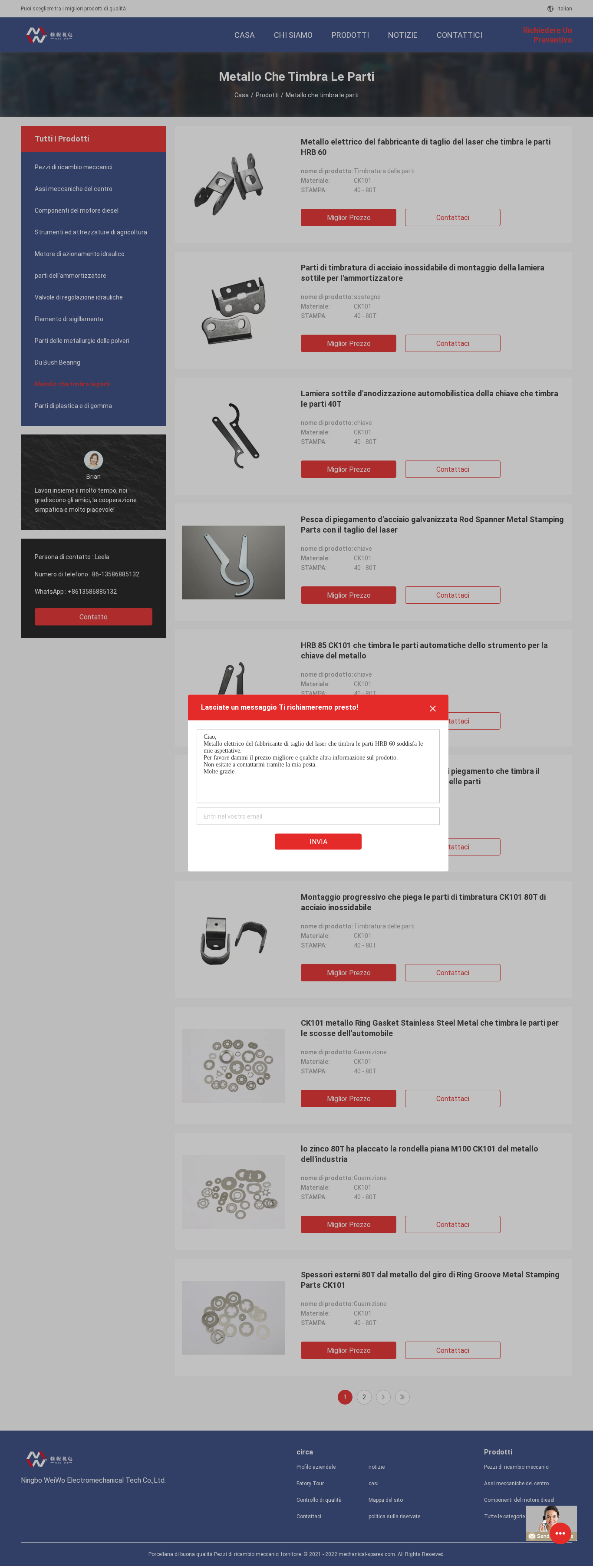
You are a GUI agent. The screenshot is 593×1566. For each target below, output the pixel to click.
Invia (318, 842)
